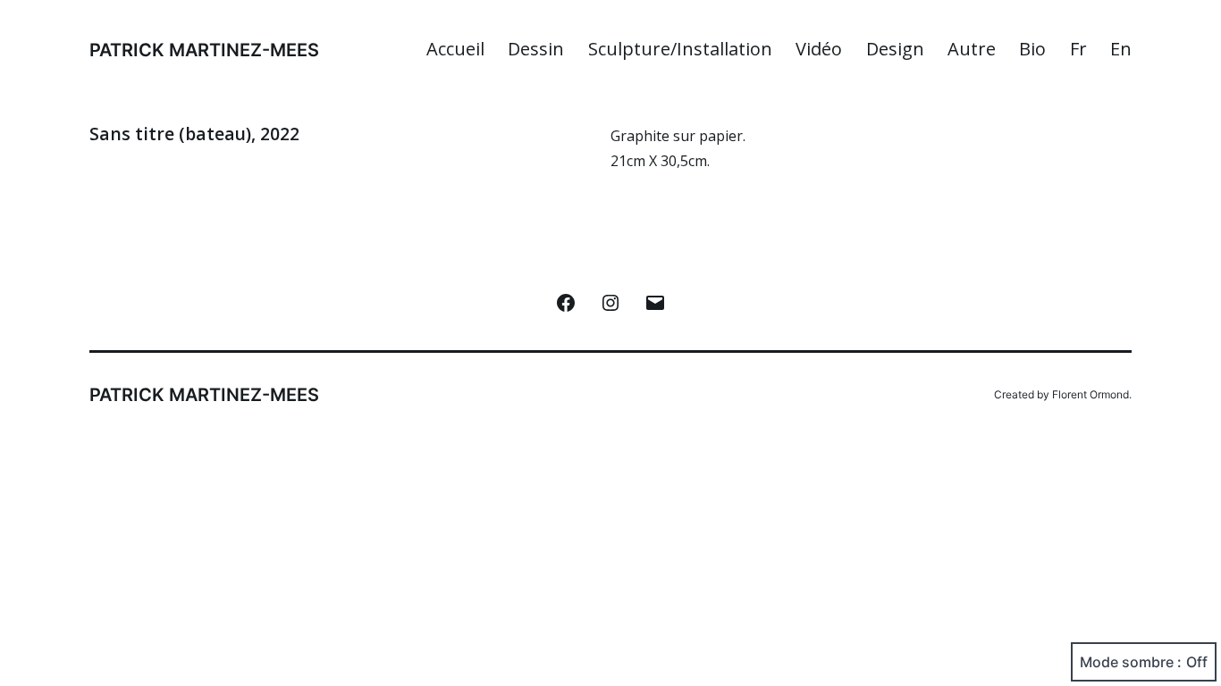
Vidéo (819, 49)
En (1121, 49)
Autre (971, 49)
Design (895, 49)
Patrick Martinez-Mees (204, 50)
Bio (1032, 49)
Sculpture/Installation (680, 49)
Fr (1078, 49)
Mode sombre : (1131, 662)
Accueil (455, 49)
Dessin (536, 49)
